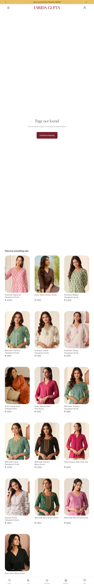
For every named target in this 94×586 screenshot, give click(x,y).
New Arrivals (47, 583)
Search (9, 583)
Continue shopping (47, 135)
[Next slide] (28, 274)
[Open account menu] (84, 7)
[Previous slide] (7, 274)
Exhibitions (65, 583)
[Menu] (8, 7)
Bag (86, 581)
